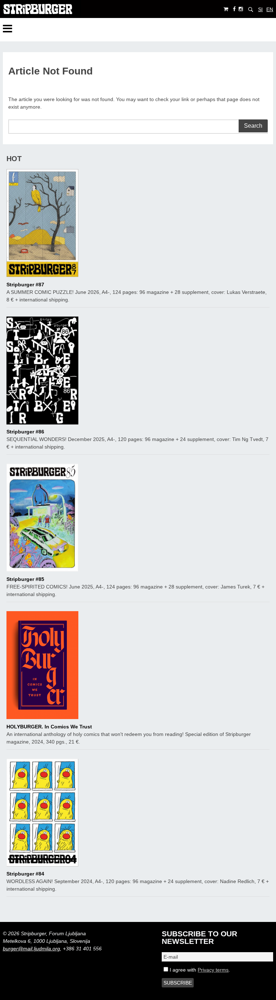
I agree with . (199, 970)
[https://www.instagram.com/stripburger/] (241, 9)
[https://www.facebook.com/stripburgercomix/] (234, 9)
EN (269, 9)
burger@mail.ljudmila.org (31, 948)
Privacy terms (213, 970)
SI (260, 9)
